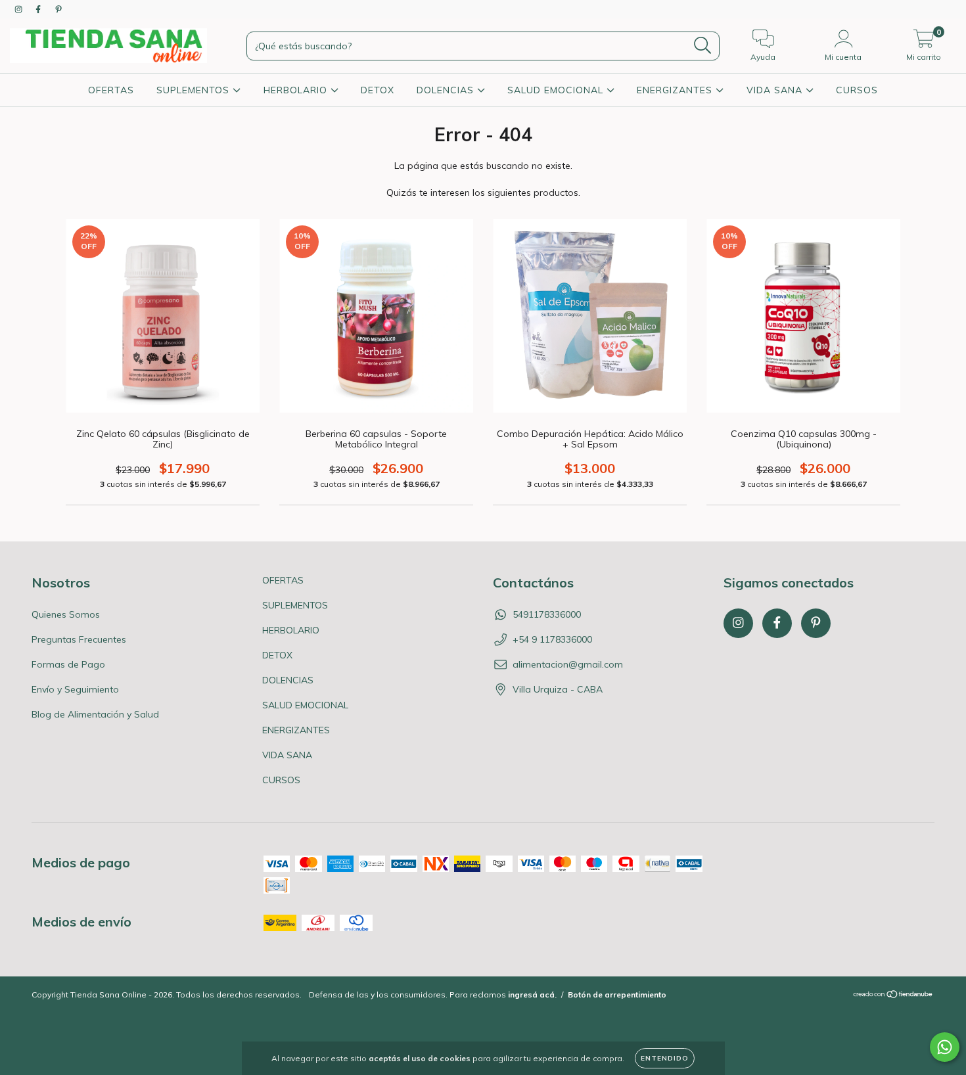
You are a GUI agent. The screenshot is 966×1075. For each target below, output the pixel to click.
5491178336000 (547, 614)
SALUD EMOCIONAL (557, 90)
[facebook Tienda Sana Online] (39, 9)
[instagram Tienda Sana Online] (20, 9)
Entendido (665, 1058)
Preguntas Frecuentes (79, 639)
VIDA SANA (776, 90)
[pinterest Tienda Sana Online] (58, 9)
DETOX (377, 90)
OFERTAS (111, 90)
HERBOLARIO (297, 90)
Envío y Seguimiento (75, 689)
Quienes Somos (66, 614)
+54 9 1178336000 (552, 639)
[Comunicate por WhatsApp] (944, 1047)
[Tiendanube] (893, 995)
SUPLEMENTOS (194, 90)
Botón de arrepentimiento (617, 994)
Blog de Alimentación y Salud (95, 714)
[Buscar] (702, 45)
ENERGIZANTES (676, 90)
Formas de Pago (68, 664)
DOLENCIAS (447, 90)
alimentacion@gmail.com (568, 664)
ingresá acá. (532, 994)
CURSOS (857, 90)
